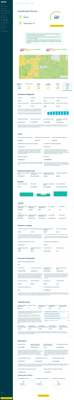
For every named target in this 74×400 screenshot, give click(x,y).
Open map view (43, 66)
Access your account (6, 398)
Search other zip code (43, 395)
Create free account (57, 390)
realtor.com (20, 204)
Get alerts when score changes (57, 25)
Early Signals (5, 6)
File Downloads (5, 31)
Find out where (26, 50)
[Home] (15, 3)
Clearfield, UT (27, 3)
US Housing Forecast (6, 12)
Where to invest (20, 3)
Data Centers (5, 17)
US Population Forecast (7, 10)
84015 (32, 3)
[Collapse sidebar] (6, 395)
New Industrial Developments (5, 20)
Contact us (3, 392)
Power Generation (6, 22)
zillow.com (20, 213)
